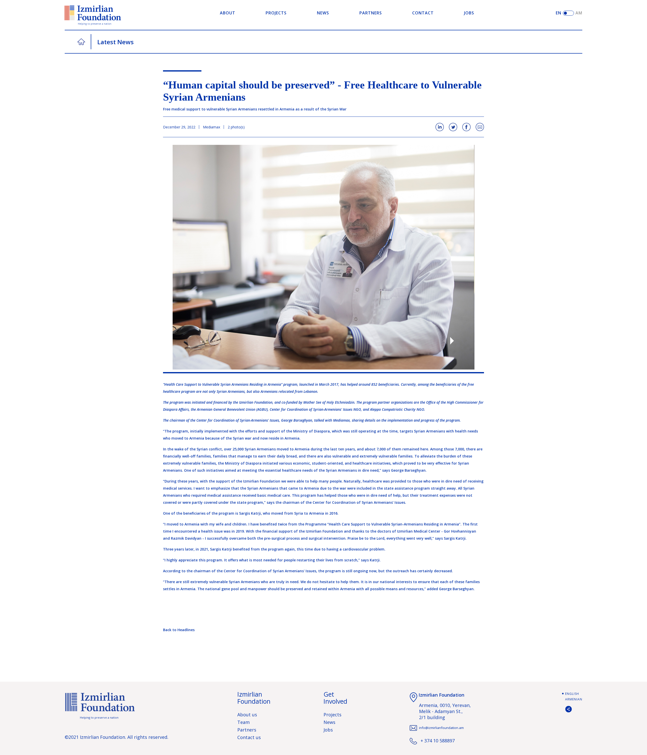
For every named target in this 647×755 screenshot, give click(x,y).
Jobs (328, 730)
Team (243, 722)
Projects (332, 715)
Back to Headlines (179, 629)
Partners (246, 730)
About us (247, 715)
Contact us (249, 737)
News (329, 722)
